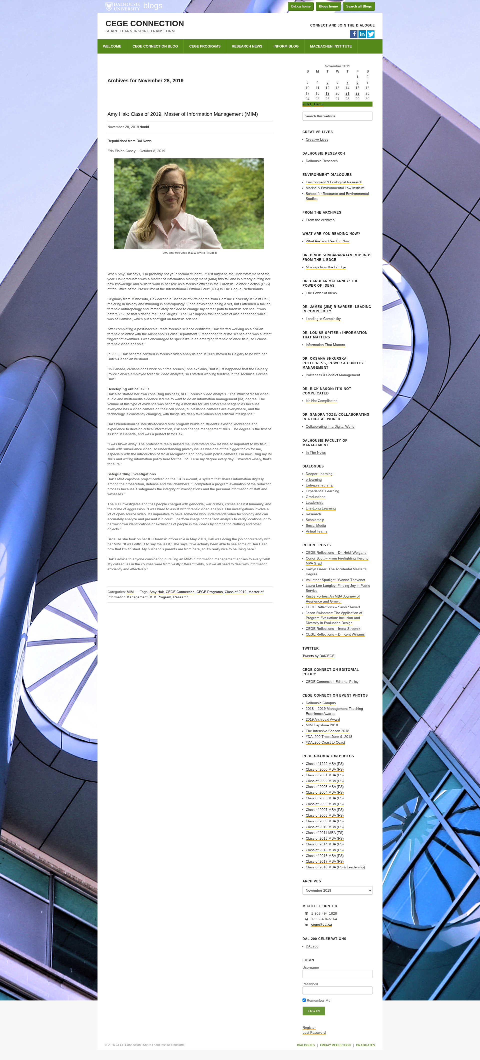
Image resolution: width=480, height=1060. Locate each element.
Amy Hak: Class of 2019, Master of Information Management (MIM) (183, 114)
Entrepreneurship (319, 485)
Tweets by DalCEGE (318, 656)
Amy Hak (157, 592)
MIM (130, 592)
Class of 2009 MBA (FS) (325, 821)
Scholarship (315, 520)
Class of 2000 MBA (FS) (325, 769)
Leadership (315, 502)
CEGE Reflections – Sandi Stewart (333, 607)
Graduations (315, 497)
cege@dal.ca (321, 924)
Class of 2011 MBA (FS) (325, 833)
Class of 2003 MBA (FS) (325, 787)
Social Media (316, 525)
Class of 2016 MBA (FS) (325, 856)
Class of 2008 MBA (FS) (325, 815)
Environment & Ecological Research (334, 182)
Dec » (318, 104)
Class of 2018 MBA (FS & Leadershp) (335, 867)
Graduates (365, 1045)
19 (328, 93)
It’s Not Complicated (322, 401)
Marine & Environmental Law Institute (335, 188)
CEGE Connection (145, 23)
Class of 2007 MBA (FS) (325, 810)
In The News (316, 452)
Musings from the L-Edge (326, 267)
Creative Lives (317, 139)
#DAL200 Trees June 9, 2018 (329, 737)
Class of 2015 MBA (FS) (325, 850)
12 (328, 88)
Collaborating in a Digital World (330, 426)
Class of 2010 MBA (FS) (325, 827)
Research (180, 597)
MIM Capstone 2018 (322, 725)
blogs (152, 5)
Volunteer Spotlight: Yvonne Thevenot (335, 580)
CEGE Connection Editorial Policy (332, 682)
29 (358, 99)
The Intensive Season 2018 (327, 731)
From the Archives (320, 220)
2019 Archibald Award (323, 719)
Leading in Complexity (323, 319)
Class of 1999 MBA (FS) (325, 764)
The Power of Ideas (321, 293)
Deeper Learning (319, 474)
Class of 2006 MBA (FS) (325, 804)
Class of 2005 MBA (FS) (325, 798)
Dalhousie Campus (321, 703)
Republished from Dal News (130, 141)
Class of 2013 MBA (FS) (325, 838)
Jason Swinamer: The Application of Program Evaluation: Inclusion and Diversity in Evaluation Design (334, 618)
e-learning (314, 479)
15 (358, 88)
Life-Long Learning (321, 508)
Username (310, 967)
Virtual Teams (316, 531)
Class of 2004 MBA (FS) (325, 792)
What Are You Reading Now (328, 241)
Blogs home (328, 6)
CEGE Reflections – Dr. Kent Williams (335, 634)
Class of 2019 (235, 592)
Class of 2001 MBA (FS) (325, 775)
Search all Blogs (359, 6)
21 (348, 93)
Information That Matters (325, 345)
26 (328, 99)
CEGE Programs (209, 592)
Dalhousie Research (322, 161)
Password (310, 984)
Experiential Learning (322, 491)
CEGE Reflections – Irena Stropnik (333, 629)
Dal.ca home (300, 6)
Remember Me (318, 1000)
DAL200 (312, 946)
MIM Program (160, 597)
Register (309, 1027)
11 (318, 88)
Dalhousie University (122, 6)
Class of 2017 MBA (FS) (325, 861)
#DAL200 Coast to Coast (325, 742)
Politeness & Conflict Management (333, 375)
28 (348, 99)
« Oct (306, 104)
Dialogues (306, 1045)
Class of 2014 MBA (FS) (325, 844)
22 (358, 93)
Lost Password (314, 1032)
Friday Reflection (335, 1045)
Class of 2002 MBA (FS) (325, 781)
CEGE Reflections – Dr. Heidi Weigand (336, 553)
